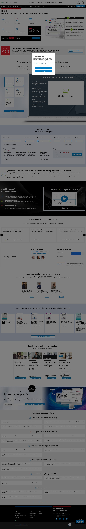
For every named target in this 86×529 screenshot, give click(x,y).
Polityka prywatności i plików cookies (41, 63)
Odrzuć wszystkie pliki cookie (43, 71)
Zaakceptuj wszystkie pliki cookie (43, 68)
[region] (43, 64)
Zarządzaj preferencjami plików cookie (43, 65)
